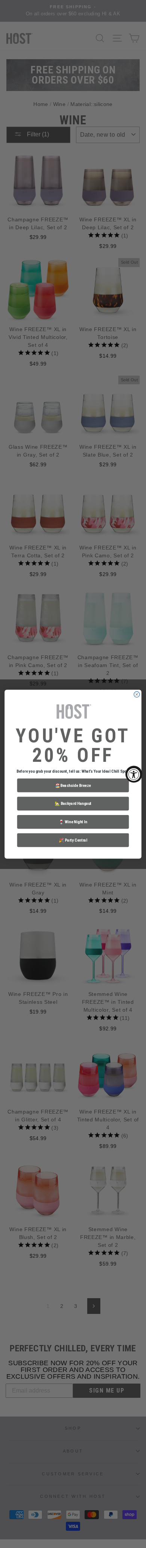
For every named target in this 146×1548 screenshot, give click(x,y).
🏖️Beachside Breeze (73, 784)
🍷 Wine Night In (73, 821)
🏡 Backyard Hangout (73, 803)
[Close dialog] (137, 694)
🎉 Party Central (73, 839)
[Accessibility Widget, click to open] (133, 774)
